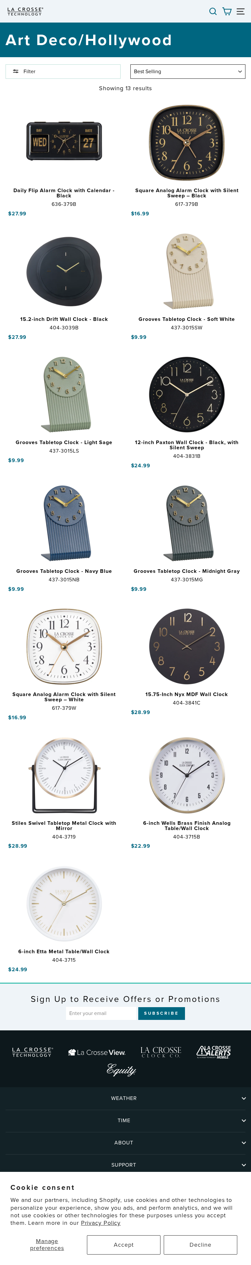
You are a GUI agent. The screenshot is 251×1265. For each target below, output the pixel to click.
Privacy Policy (101, 1223)
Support (123, 1165)
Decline (200, 1244)
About (123, 1142)
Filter (28, 71)
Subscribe (161, 1013)
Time (124, 1120)
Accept (123, 1244)
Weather (124, 1098)
